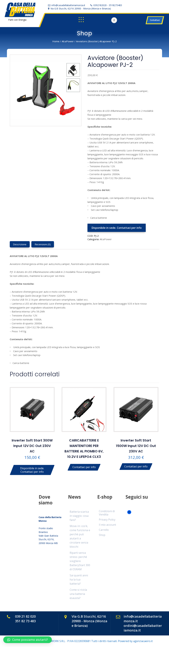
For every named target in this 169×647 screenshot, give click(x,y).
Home (55, 41)
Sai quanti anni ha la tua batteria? (79, 579)
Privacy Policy (107, 519)
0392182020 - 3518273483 (107, 5)
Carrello (104, 530)
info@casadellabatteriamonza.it (68, 5)
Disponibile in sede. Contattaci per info (117, 228)
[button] (27, 639)
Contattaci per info (84, 467)
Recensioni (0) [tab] (43, 244)
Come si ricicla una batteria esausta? (78, 594)
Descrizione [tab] (19, 244)
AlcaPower (68, 41)
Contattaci (155, 20)
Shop (102, 535)
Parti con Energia (17, 19)
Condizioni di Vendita (107, 512)
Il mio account (107, 525)
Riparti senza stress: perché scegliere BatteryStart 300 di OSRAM (80, 561)
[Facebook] (114, 20)
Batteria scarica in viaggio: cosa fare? (79, 516)
